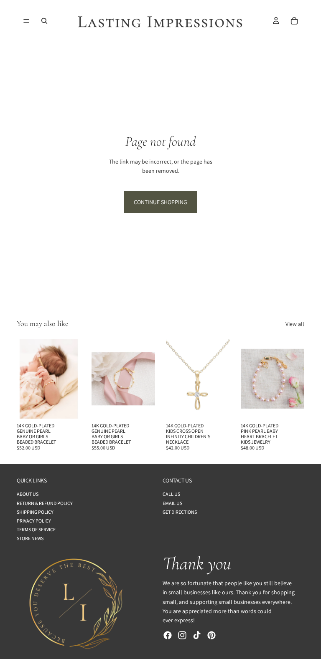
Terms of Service (36, 529)
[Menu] (26, 20)
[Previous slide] (26, 378)
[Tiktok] (197, 635)
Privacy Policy (34, 521)
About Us (27, 494)
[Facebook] (168, 635)
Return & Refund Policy (45, 503)
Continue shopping (160, 202)
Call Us (171, 494)
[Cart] (294, 21)
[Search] (44, 21)
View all (294, 324)
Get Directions (180, 512)
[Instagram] (182, 635)
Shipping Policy (35, 512)
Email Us (172, 503)
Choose (74, 405)
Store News (30, 538)
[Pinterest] (211, 635)
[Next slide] (71, 378)
